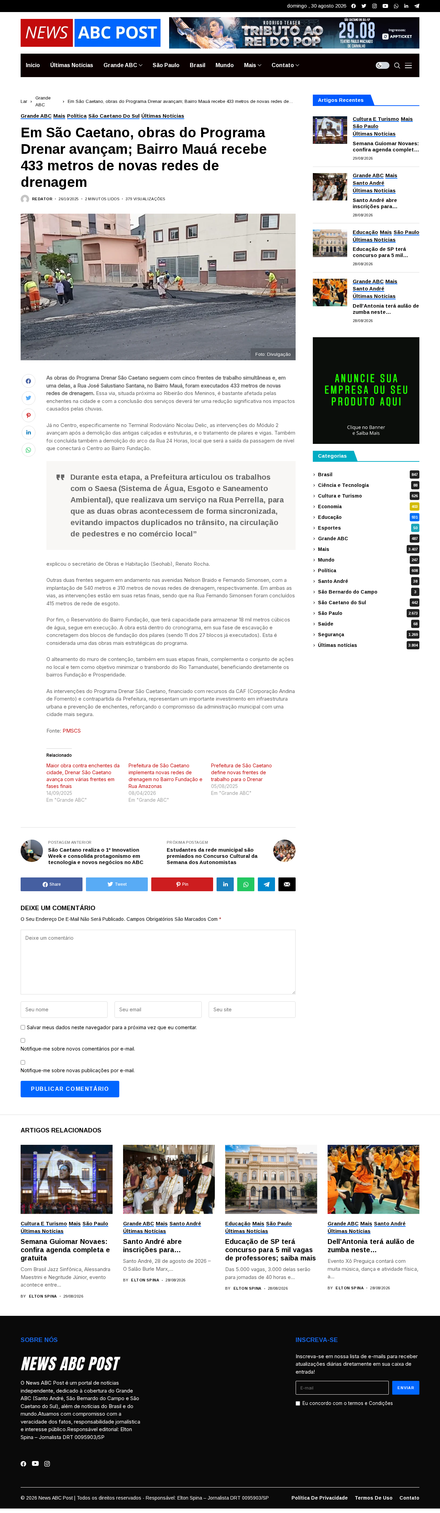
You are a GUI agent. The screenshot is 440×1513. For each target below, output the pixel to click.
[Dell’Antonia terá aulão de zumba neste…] (330, 292)
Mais (368, 549)
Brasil (368, 474)
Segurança (368, 634)
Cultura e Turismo (368, 496)
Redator (42, 199)
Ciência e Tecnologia (367, 485)
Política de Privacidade (320, 1498)
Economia (368, 506)
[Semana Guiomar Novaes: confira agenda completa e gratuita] (330, 130)
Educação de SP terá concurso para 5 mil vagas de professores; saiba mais (381, 252)
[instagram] (374, 6)
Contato (409, 1498)
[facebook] (353, 6)
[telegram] (416, 6)
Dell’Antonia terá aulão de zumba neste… (386, 309)
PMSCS (72, 730)
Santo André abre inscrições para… (375, 203)
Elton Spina (43, 1296)
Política (368, 570)
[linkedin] (406, 6)
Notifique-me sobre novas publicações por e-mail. (78, 1070)
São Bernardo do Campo (367, 592)
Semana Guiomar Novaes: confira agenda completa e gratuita (386, 146)
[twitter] (364, 6)
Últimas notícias (368, 645)
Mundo (368, 560)
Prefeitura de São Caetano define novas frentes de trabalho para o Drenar (241, 772)
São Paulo (368, 613)
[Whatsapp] (396, 6)
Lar (24, 101)
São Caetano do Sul (368, 602)
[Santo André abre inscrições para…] (330, 187)
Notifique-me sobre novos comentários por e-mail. (78, 1049)
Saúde (367, 624)
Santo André (367, 581)
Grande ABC (368, 538)
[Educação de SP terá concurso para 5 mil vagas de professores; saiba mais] (330, 243)
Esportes (367, 528)
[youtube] (385, 6)
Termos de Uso (374, 1498)
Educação (368, 517)
